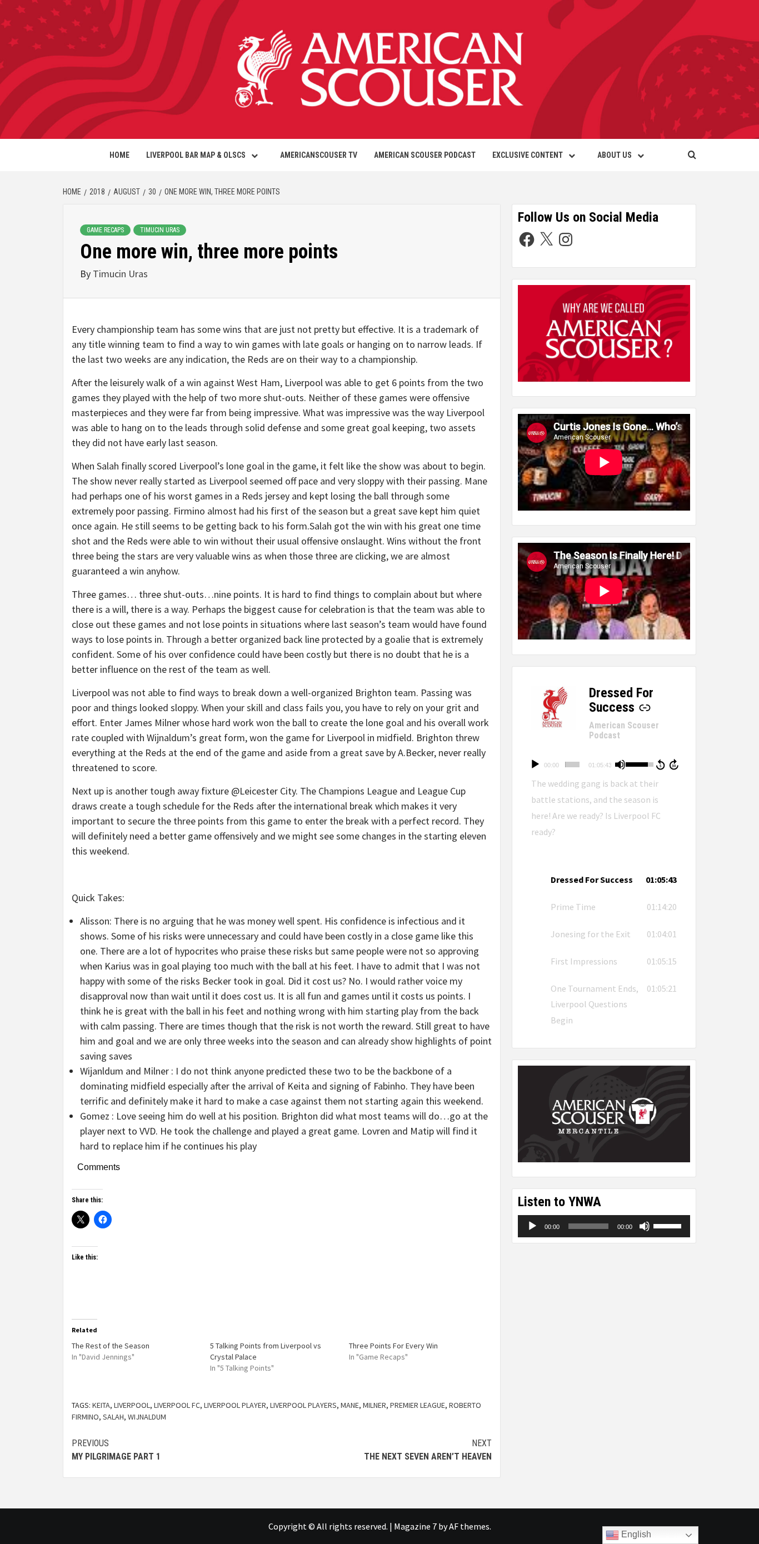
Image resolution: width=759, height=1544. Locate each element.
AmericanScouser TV (318, 155)
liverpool (132, 1405)
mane (350, 1405)
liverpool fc (177, 1405)
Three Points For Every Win (393, 1346)
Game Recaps (105, 230)
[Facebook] (527, 239)
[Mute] (620, 764)
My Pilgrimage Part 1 (116, 1450)
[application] (604, 764)
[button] (604, 879)
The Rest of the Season (110, 1346)
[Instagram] (566, 239)
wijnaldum (147, 1417)
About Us (614, 155)
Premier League (417, 1405)
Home (119, 155)
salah (113, 1417)
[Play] (535, 764)
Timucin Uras (159, 230)
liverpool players (303, 1405)
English (635, 1534)
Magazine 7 (415, 1526)
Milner (374, 1405)
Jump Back (660, 764)
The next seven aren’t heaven (428, 1450)
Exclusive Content (527, 155)
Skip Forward (674, 764)
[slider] (572, 764)
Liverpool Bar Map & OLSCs (196, 155)
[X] (546, 239)
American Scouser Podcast (425, 155)
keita (101, 1405)
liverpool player (235, 1405)
